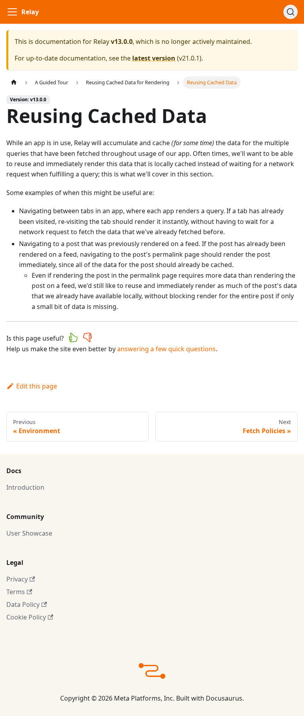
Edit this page (36, 386)
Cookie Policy (26, 617)
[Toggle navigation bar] (12, 12)
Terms (15, 591)
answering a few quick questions (166, 349)
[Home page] (13, 82)
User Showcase (29, 533)
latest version (153, 58)
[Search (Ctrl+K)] (290, 12)
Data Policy (23, 604)
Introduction (25, 487)
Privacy (17, 579)
